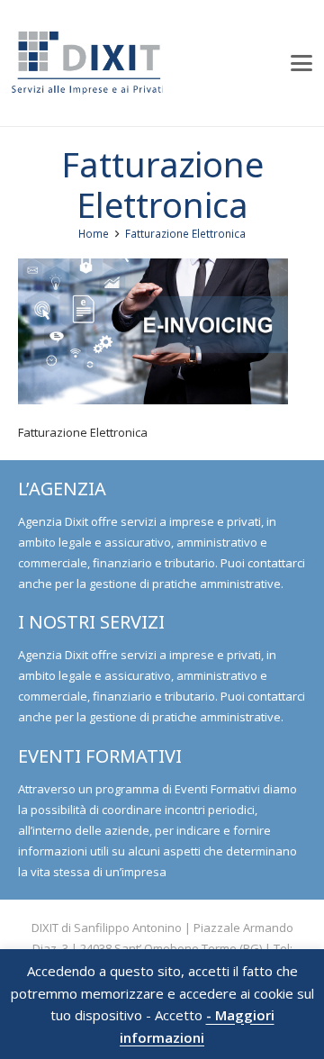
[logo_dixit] (87, 63)
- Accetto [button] (174, 1016)
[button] (302, 63)
